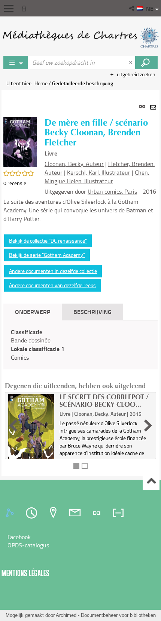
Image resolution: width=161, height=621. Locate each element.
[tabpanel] (80, 283)
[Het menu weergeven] (9, 8)
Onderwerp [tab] (32, 311)
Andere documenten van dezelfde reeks (52, 285)
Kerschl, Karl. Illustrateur (98, 172)
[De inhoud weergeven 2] (85, 466)
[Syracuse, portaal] (80, 37)
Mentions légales (25, 573)
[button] (132, 8)
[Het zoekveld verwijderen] (131, 62)
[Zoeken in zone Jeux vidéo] (146, 62)
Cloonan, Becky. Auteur (74, 164)
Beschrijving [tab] (92, 311)
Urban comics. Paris (112, 191)
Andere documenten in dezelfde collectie (53, 270)
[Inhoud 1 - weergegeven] (76, 466)
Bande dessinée (31, 340)
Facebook (19, 537)
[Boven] (151, 482)
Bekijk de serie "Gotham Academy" (47, 254)
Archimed (66, 615)
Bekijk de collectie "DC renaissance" (48, 240)
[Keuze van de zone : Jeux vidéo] (15, 62)
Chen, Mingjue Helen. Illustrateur (97, 176)
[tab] (11, 513)
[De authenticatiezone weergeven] (25, 8)
